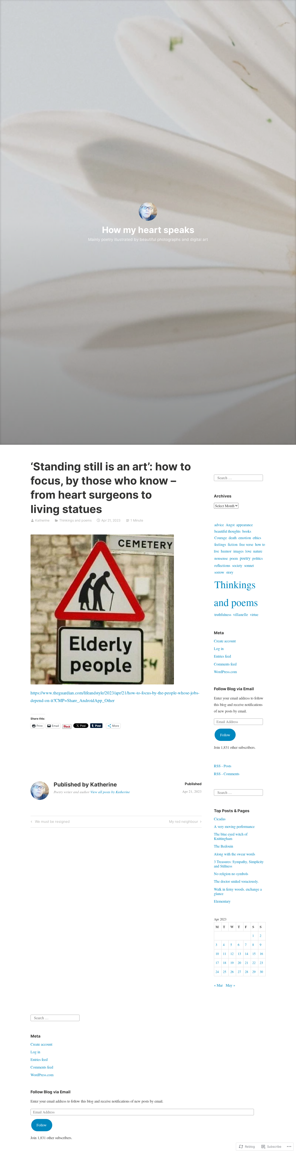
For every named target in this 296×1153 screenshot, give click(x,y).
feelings (220, 544)
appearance (244, 524)
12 (232, 953)
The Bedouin (223, 846)
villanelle (240, 614)
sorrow (219, 572)
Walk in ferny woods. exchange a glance (238, 891)
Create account (225, 640)
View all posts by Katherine (110, 791)
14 (246, 953)
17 (217, 962)
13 (239, 953)
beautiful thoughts (227, 531)
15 (254, 953)
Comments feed (225, 664)
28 (246, 972)
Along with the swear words (234, 854)
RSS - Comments (226, 773)
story (229, 572)
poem (234, 558)
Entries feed (222, 656)
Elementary (222, 901)
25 (224, 972)
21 (246, 962)
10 (217, 953)
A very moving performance (234, 826)
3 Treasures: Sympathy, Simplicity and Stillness (239, 863)
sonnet (249, 565)
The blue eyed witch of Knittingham (230, 836)
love (248, 551)
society (237, 565)
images (238, 551)
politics (257, 558)
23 (261, 962)
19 (232, 962)
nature (257, 551)
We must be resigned (49, 822)
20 (239, 962)
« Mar (218, 985)
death (233, 537)
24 (217, 972)
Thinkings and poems (75, 520)
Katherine (42, 520)
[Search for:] (238, 477)
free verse (246, 544)
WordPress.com (225, 671)
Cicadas (219, 818)
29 (254, 972)
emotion (244, 537)
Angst (230, 524)
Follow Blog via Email (234, 689)
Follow (225, 734)
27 (239, 972)
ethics (257, 537)
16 (261, 953)
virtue (254, 614)
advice (219, 524)
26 (232, 972)
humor (226, 551)
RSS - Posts (222, 765)
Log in (219, 648)
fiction (232, 544)
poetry (245, 558)
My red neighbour (183, 822)
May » (230, 985)
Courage (220, 537)
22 (254, 962)
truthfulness (222, 614)
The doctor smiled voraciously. (236, 881)
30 (261, 972)
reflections (222, 565)
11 (224, 953)
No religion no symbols (231, 873)
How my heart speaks (148, 229)
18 (224, 962)
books (246, 531)
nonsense (221, 558)
